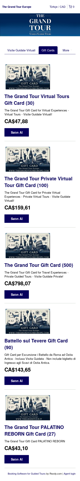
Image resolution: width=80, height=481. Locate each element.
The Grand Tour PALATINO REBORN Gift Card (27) (34, 430)
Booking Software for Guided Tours (27, 473)
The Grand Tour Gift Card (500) (38, 265)
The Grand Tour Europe (16, 7)
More (66, 50)
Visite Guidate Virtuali (21, 50)
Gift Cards (48, 50)
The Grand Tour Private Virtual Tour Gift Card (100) (38, 181)
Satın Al (17, 132)
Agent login (70, 473)
